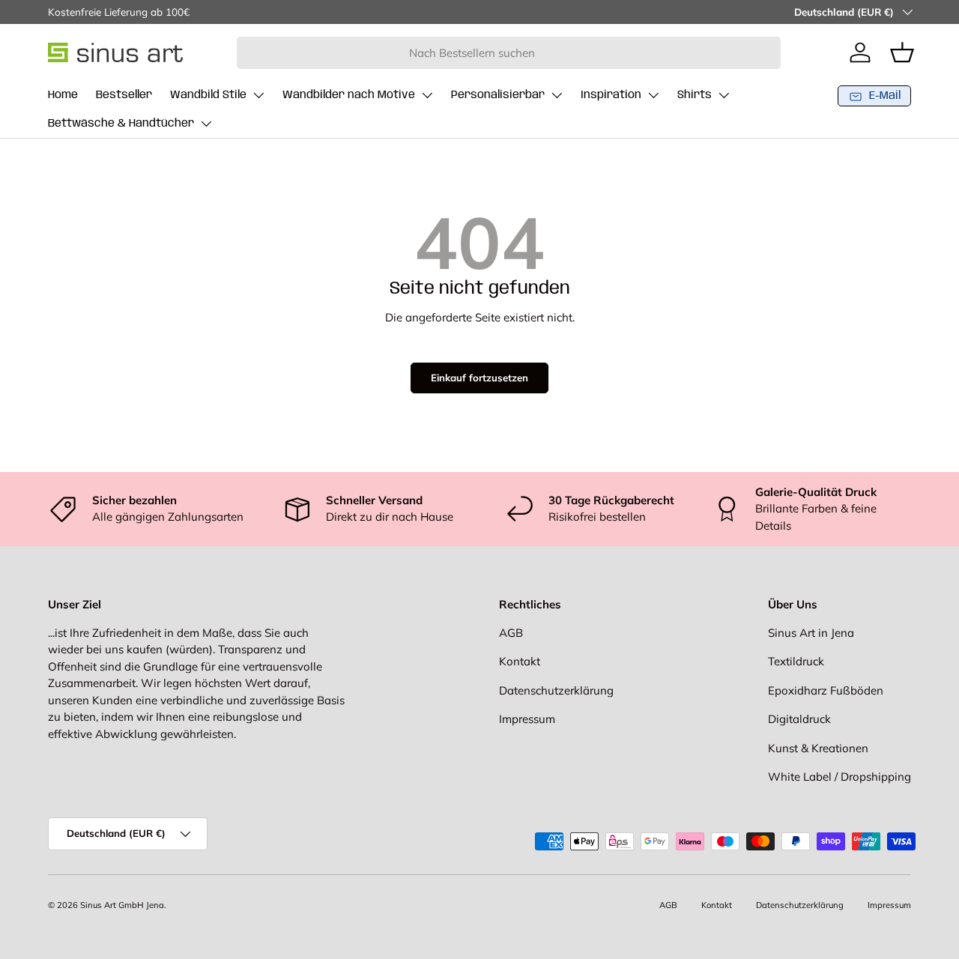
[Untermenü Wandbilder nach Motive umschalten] (427, 95)
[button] (902, 52)
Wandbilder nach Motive (348, 95)
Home (63, 95)
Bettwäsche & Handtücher (121, 124)
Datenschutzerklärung (556, 690)
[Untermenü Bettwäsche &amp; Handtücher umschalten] (206, 124)
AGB (511, 633)
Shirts (694, 95)
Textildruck (796, 661)
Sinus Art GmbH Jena (122, 905)
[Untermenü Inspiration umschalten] (653, 95)
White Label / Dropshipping (839, 776)
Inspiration (611, 95)
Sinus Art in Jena (811, 633)
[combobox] (509, 53)
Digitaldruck (799, 719)
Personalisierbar (498, 95)
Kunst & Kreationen (818, 748)
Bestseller (124, 95)
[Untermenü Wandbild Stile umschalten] (258, 95)
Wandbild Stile (208, 95)
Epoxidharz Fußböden (825, 690)
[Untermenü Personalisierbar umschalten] (557, 95)
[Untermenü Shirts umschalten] (724, 95)
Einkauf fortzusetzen (479, 378)
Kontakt (519, 661)
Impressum (527, 719)
